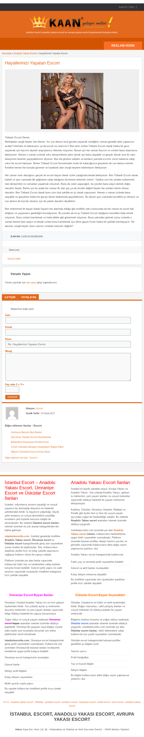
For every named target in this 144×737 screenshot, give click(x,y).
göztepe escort (52, 702)
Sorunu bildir (14, 258)
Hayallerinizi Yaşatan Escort (32, 62)
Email (8, 327)
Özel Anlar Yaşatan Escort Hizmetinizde (31, 437)
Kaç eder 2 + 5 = (14, 384)
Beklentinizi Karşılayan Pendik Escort (30, 442)
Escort (39, 408)
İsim (7, 315)
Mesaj (8, 351)
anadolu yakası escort (22, 702)
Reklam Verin (123, 45)
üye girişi (31, 282)
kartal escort (104, 702)
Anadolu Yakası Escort (25, 53)
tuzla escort (117, 702)
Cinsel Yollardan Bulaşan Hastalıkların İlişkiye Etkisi (37, 447)
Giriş (131, 7)
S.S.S (6, 702)
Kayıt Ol (123, 7)
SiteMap (39, 702)
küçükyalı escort (87, 702)
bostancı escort (69, 702)
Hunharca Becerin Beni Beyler (26, 432)
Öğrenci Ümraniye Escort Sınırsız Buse (30, 451)
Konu (8, 339)
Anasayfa (6, 53)
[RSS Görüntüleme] (139, 7)
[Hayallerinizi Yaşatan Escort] (72, 130)
